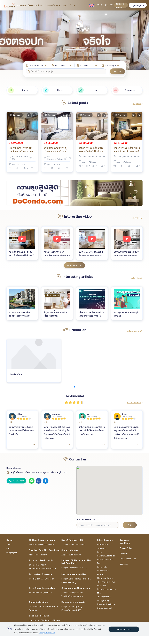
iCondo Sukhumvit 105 (71, 610)
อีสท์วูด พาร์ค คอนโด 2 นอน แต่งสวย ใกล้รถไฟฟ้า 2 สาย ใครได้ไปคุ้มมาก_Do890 (91, 149)
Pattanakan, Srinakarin (40, 574)
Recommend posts (35, 5)
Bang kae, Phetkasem (39, 615)
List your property (120, 5)
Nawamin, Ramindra (38, 601)
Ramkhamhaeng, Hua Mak (73, 574)
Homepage (21, 5)
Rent (8, 548)
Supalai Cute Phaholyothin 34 (42, 568)
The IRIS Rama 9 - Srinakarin (41, 578)
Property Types (52, 5)
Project (65, 5)
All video (137, 217)
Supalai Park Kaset (37, 564)
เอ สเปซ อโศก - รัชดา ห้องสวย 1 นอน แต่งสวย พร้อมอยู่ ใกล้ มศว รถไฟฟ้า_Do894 (22, 149)
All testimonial (134, 402)
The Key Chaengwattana (72, 592)
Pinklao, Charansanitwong (42, 540)
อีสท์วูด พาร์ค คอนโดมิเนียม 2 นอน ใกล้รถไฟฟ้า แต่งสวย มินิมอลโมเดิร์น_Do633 (126, 149)
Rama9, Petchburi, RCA (72, 540)
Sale (8, 544)
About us (124, 553)
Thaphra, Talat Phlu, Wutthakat (44, 550)
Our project (11, 552)
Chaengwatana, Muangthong (75, 588)
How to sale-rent (128, 558)
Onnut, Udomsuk (69, 550)
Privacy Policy (126, 548)
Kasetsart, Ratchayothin (41, 560)
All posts (137, 103)
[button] (145, 40)
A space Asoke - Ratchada (73, 544)
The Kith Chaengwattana (72, 596)
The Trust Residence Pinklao (41, 544)
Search (117, 71)
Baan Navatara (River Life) (40, 592)
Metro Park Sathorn (38, 554)
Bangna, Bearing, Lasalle (73, 601)
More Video (72, 265)
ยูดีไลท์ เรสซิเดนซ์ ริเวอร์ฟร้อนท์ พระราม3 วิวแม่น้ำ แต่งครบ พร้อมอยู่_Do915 (56, 149)
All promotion (134, 331)
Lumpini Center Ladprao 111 (74, 567)
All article (136, 277)
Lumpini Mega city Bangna (72, 606)
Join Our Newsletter (85, 519)
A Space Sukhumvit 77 (71, 554)
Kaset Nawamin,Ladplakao (42, 588)
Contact (73, 5)
